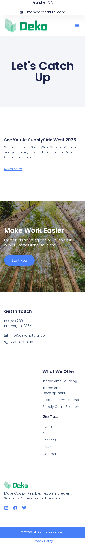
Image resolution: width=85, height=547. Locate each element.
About (47, 433)
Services (49, 440)
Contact (49, 454)
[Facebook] (15, 508)
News (46, 447)
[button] (77, 25)
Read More (13, 168)
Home (47, 426)
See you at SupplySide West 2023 (40, 140)
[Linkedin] (6, 508)
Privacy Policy (42, 541)
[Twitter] (24, 508)
